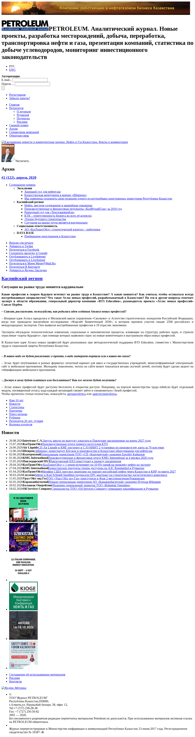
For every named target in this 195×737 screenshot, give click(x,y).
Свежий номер (18, 125)
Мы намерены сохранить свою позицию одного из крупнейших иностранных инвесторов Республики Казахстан (98, 198)
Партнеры (15, 410)
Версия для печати (21, 242)
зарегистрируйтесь (104, 393)
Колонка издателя (20, 424)
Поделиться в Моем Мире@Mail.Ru (32, 263)
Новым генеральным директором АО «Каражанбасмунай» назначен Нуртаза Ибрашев (104, 481)
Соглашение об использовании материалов (37, 674)
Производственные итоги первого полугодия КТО (75, 444)
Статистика (16, 407)
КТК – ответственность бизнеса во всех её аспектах (58, 215)
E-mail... (7, 79)
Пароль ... (8, 83)
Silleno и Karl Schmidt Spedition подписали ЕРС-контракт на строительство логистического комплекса (101, 475)
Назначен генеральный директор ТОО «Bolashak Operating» (91, 485)
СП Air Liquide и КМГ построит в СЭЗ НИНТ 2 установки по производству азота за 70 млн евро (101, 447)
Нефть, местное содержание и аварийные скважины (58, 205)
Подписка (23, 118)
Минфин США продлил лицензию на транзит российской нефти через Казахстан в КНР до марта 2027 (109, 471)
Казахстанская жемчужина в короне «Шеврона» (55, 195)
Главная (14, 104)
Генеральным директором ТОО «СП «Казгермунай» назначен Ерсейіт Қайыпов (93, 454)
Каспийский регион (22, 278)
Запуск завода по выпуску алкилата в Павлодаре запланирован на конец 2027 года (97, 440)
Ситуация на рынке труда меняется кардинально (56, 222)
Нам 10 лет (16, 400)
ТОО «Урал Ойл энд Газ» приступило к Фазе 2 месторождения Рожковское (96, 478)
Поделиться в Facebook (24, 249)
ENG (12, 69)
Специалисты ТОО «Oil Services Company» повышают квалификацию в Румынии (104, 488)
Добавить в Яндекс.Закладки (28, 270)
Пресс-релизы (18, 414)
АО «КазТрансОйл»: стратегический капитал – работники (62, 229)
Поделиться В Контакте (24, 266)
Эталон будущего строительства (45, 219)
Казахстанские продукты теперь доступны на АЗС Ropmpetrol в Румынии (96, 468)
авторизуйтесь (76, 393)
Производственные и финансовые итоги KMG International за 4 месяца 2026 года (100, 457)
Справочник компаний (24, 132)
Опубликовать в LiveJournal (27, 260)
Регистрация (17, 94)
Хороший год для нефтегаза (42, 191)
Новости (14, 403)
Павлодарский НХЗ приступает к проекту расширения (85, 461)
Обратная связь (19, 135)
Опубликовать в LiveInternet (27, 256)
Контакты (15, 681)
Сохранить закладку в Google (28, 253)
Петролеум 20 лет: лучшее (26, 421)
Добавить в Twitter (21, 246)
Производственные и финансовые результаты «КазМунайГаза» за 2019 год (73, 208)
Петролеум (16, 108)
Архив (13, 128)
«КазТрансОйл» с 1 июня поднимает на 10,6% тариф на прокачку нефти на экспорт (96, 464)
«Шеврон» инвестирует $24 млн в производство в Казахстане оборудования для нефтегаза (93, 451)
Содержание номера (22, 184)
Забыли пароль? (19, 98)
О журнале (24, 111)
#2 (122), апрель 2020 (19, 178)
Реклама (22, 121)
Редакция (23, 115)
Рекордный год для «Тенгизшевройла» (49, 212)
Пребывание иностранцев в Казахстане (50, 236)
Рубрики (14, 417)
